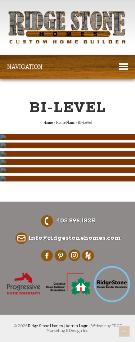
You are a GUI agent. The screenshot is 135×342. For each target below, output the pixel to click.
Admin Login (77, 326)
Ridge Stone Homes (45, 326)
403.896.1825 (75, 221)
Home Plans (65, 123)
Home (48, 123)
